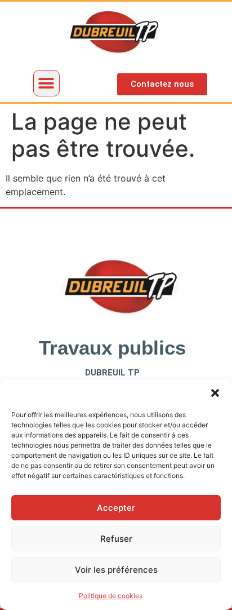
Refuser (116, 538)
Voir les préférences (116, 569)
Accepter (116, 507)
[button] (215, 393)
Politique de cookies (110, 595)
